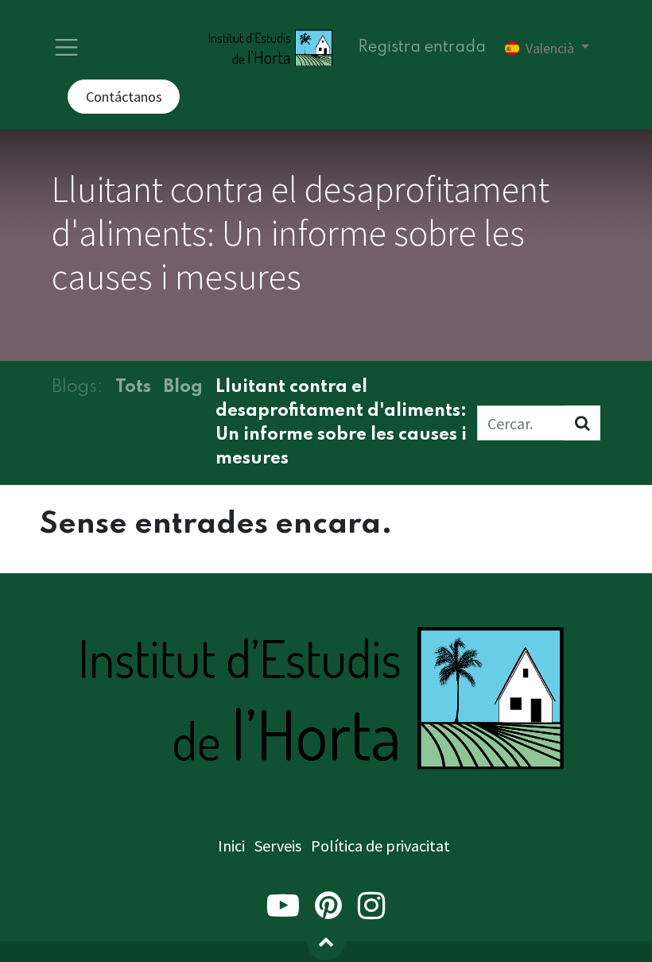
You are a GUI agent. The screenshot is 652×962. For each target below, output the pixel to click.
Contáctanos (124, 96)
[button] (326, 941)
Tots (133, 387)
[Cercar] (582, 422)
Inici (231, 845)
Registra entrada (422, 48)
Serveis (277, 845)
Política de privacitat (380, 845)
